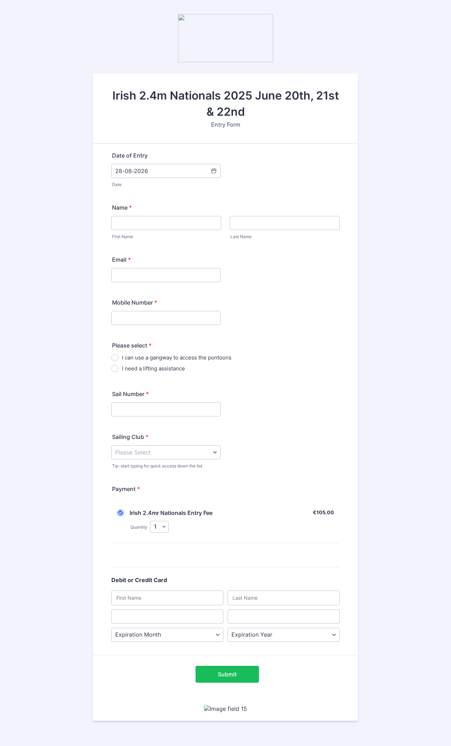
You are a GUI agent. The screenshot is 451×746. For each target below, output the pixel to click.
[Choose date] (213, 171)
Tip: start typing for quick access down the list (157, 465)
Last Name (241, 236)
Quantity (138, 527)
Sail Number (130, 393)
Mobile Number (134, 302)
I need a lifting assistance (153, 368)
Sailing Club (130, 436)
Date (117, 184)
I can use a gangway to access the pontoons (176, 357)
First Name (122, 236)
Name (122, 207)
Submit (227, 674)
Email (121, 259)
